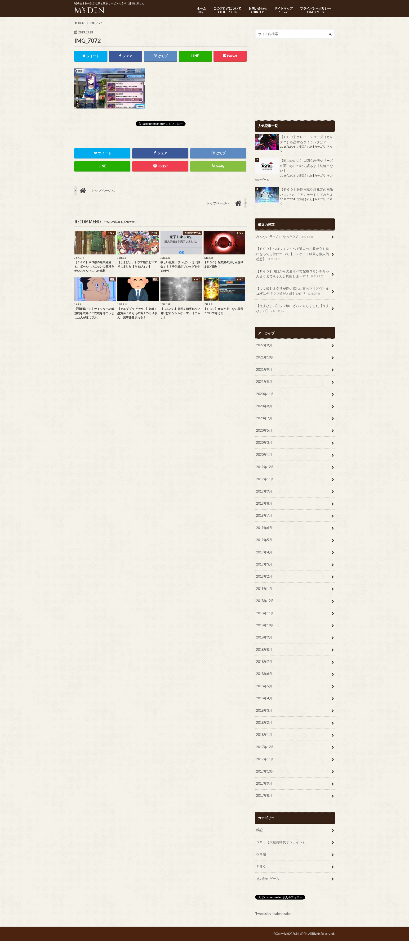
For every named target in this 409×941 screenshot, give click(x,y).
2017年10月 (265, 771)
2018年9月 (264, 637)
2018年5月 (264, 686)
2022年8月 (264, 345)
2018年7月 (264, 662)
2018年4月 (264, 698)
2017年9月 (264, 783)
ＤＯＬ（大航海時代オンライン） (281, 842)
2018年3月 (264, 710)
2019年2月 (264, 576)
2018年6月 (264, 674)
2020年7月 (264, 418)
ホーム (201, 10)
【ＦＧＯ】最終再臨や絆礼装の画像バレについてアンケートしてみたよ (306, 192)
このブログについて (227, 10)
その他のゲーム (267, 879)
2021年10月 (265, 357)
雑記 (259, 830)
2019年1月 (264, 589)
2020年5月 (264, 430)
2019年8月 (264, 503)
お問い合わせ (258, 10)
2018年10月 (265, 625)
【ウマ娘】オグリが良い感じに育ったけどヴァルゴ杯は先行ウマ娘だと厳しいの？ (292, 291)
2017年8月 (264, 795)
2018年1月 (264, 735)
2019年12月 (265, 467)
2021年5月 (264, 382)
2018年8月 (264, 649)
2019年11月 (265, 479)
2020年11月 (265, 394)
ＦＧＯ (261, 866)
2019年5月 (264, 540)
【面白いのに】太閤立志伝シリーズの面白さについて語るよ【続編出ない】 (306, 165)
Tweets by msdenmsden (273, 914)
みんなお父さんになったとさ (285, 237)
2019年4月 (264, 552)
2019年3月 (264, 564)
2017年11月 (265, 759)
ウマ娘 (261, 854)
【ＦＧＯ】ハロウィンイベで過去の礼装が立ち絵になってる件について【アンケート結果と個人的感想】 (292, 254)
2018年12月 (265, 601)
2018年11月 (265, 613)
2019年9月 (264, 491)
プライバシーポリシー (315, 10)
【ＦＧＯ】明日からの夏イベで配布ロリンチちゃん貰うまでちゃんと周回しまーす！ (292, 273)
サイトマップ (283, 10)
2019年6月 (264, 528)
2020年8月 (264, 406)
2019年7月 (264, 515)
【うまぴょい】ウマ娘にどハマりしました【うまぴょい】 (292, 308)
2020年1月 (264, 454)
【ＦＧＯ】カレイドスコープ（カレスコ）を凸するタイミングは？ (306, 139)
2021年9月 (264, 369)
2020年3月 (264, 442)
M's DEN (301, 934)
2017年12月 (265, 747)
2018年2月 (264, 722)
